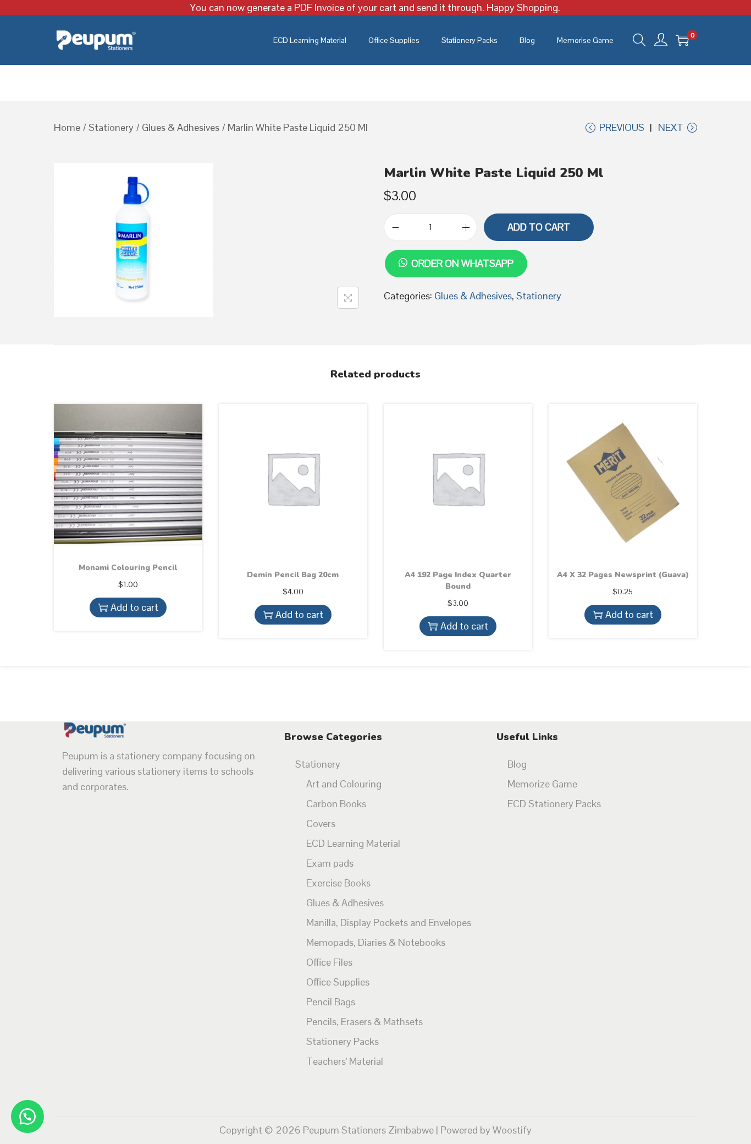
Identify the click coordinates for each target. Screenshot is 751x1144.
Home (67, 127)
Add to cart (538, 227)
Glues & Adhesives (180, 127)
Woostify (512, 1130)
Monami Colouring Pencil (128, 567)
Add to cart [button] (134, 607)
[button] (455, 248)
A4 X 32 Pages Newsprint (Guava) (623, 575)
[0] (682, 40)
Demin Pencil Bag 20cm (293, 575)
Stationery (111, 127)
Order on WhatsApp (462, 263)
